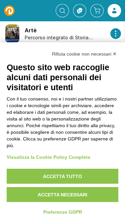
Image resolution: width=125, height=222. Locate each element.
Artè (31, 30)
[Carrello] (97, 10)
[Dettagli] (115, 33)
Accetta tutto (62, 176)
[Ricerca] (62, 10)
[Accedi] (114, 10)
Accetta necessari (62, 194)
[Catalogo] (79, 10)
